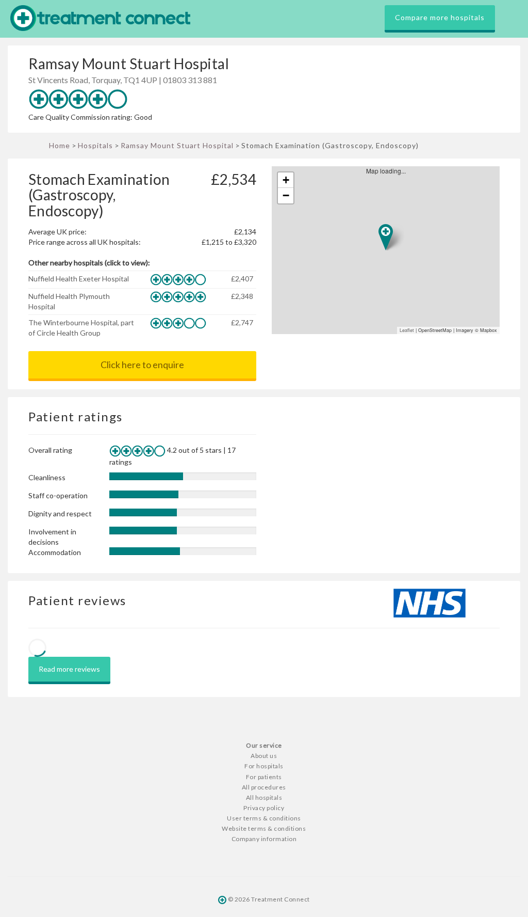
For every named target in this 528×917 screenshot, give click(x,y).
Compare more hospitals (440, 17)
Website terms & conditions (264, 828)
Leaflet (407, 330)
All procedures (264, 787)
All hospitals (264, 797)
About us (264, 756)
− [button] (286, 195)
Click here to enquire (142, 364)
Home (59, 145)
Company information (264, 839)
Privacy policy (263, 808)
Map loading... (390, 250)
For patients (264, 777)
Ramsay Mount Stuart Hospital (177, 145)
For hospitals (264, 766)
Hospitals (95, 145)
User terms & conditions (264, 818)
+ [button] (286, 179)
